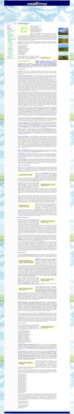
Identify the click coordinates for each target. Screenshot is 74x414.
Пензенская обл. (10, 51)
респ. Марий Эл (10, 44)
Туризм (9, 37)
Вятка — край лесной (24, 31)
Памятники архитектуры (11, 38)
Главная (8, 25)
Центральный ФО (10, 31)
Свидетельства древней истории (24, 28)
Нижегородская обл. (11, 49)
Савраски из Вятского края (24, 30)
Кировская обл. (10, 48)
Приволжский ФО (20, 24)
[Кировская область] (63, 43)
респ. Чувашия (10, 47)
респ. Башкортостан (11, 43)
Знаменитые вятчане (24, 27)
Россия (8, 26)
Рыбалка (9, 41)
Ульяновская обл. (10, 54)
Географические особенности (10, 35)
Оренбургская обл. (10, 50)
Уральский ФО (9, 56)
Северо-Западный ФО (10, 30)
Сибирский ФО (9, 57)
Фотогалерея (9, 29)
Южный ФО (9, 32)
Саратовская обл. (10, 53)
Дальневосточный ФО (11, 58)
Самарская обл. (10, 52)
